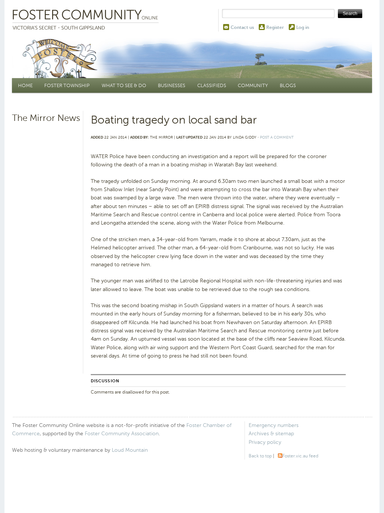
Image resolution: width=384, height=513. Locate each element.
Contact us (242, 27)
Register (275, 27)
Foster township (67, 85)
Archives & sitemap (271, 433)
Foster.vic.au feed (300, 456)
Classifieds (211, 85)
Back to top (260, 456)
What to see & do (124, 85)
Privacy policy (265, 442)
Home (25, 85)
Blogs (288, 85)
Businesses (171, 85)
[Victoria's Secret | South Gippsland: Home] (87, 20)
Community (253, 85)
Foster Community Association (122, 433)
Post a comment (277, 137)
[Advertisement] (46, 242)
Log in (302, 27)
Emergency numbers (273, 425)
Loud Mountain (130, 450)
